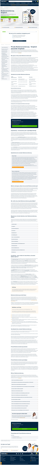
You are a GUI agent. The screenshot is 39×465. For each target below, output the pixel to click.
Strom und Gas (2, 459)
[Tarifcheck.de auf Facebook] (16, 453)
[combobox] (20, 1)
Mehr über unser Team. (22, 417)
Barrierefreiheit (12, 460)
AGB (20, 457)
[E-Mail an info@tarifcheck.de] (35, 1)
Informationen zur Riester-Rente (18, 167)
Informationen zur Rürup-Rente (17, 181)
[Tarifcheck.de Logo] (7, 454)
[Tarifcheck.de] (4, 1)
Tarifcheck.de (2, 44)
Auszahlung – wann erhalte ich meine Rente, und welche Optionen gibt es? (5, 69)
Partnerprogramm (12, 458)
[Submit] (31, 1)
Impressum (21, 456)
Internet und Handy (3, 460)
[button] (24, 224)
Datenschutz (19, 52)
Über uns (11, 456)
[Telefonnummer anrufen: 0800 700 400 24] (33, 1)
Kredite (2, 457)
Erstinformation (22, 459)
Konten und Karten (3, 458)
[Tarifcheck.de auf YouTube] (22, 453)
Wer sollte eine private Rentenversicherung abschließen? (4, 62)
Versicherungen (3, 456)
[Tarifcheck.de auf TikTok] (20, 453)
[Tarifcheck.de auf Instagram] (18, 453)
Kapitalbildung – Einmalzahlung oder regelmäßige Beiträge (4, 54)
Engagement (13, 457)
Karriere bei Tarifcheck (13, 459)
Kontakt (32, 456)
